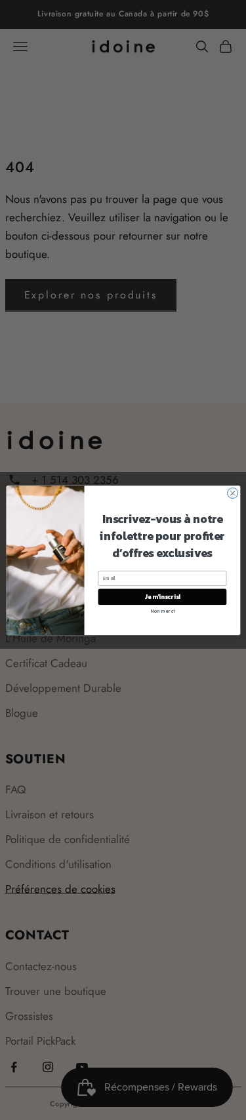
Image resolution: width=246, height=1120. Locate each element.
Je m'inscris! (162, 596)
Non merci (162, 610)
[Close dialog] (232, 493)
